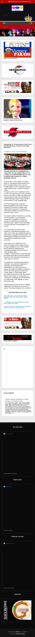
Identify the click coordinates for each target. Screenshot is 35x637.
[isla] (17, 508)
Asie (5, 295)
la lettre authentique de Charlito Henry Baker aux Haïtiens (16, 302)
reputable (6, 297)
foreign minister (23, 295)
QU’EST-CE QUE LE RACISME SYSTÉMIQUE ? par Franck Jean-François (17, 307)
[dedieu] (17, 337)
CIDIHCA (11, 393)
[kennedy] (17, 50)
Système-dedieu (20, 634)
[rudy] (17, 108)
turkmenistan (19, 297)
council (16, 295)
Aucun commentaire (21, 151)
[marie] (17, 565)
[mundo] (17, 87)
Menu (4, 23)
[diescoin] (17, 610)
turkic (13, 297)
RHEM (17, 631)
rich (11, 297)
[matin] (17, 323)
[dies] (17, 132)
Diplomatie (10, 295)
